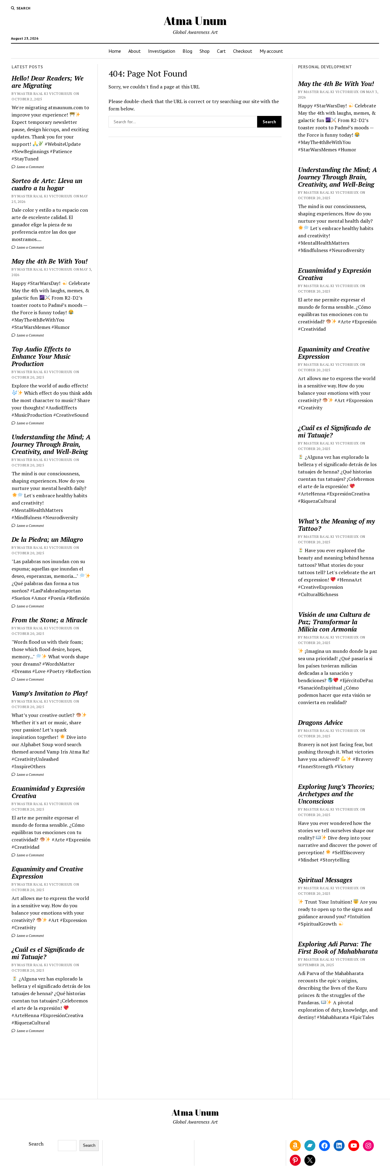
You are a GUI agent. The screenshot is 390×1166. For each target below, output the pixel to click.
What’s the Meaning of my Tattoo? (336, 524)
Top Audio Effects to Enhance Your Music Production (41, 356)
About (134, 51)
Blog (187, 51)
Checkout (242, 51)
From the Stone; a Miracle (49, 620)
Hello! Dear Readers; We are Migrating (47, 81)
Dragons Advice (320, 722)
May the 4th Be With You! (49, 261)
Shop (205, 51)
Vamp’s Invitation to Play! (49, 693)
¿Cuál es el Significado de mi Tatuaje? (48, 953)
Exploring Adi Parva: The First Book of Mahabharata (338, 947)
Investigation (161, 51)
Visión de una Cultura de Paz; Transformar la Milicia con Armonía (334, 622)
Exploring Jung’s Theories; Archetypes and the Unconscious (336, 794)
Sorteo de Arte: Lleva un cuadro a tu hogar (47, 184)
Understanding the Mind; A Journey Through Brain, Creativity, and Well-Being (51, 444)
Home (114, 51)
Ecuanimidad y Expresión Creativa (48, 792)
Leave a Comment (30, 166)
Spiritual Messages (325, 879)
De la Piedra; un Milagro (47, 539)
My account (271, 51)
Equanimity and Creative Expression (47, 872)
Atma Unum (195, 20)
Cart (221, 51)
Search (36, 1143)
